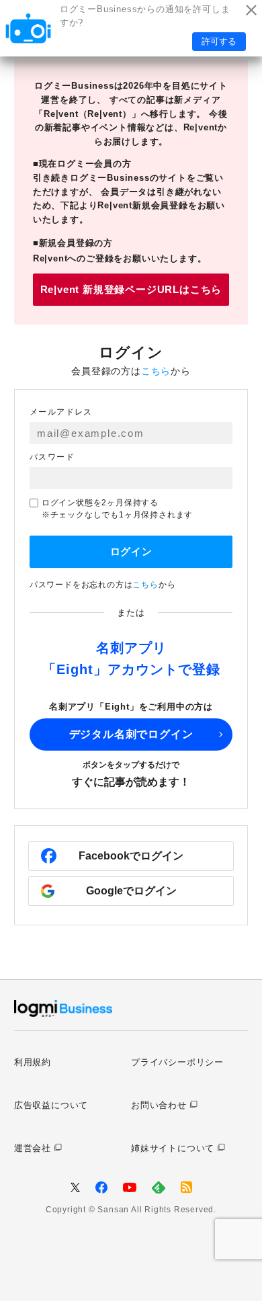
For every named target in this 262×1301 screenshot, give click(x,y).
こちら (156, 371)
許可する (219, 41)
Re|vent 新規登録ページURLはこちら (131, 289)
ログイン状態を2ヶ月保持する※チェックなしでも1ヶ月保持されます (117, 508)
